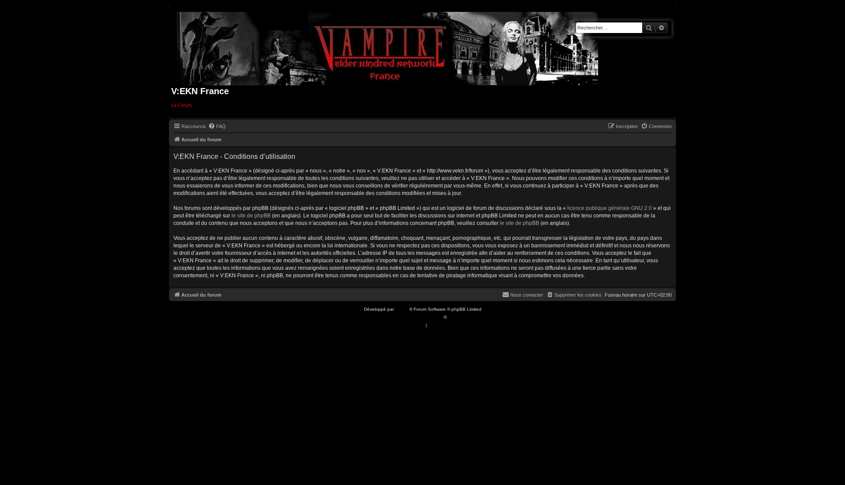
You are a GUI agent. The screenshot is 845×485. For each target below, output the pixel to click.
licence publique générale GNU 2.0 (609, 208)
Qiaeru (455, 317)
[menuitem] (217, 126)
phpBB (402, 309)
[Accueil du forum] (387, 46)
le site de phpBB (251, 216)
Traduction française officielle (412, 317)
